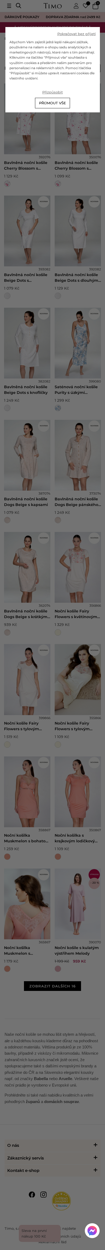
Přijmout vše (52, 103)
